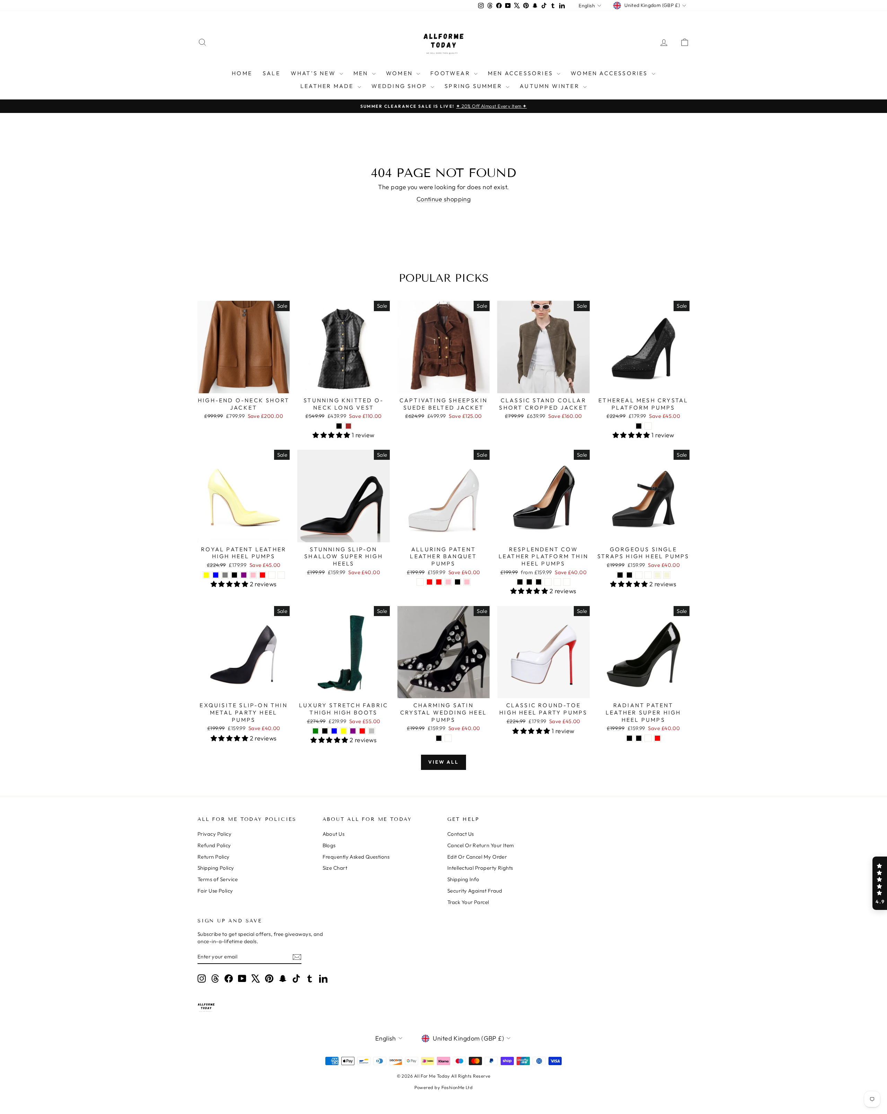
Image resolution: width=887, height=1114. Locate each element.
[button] (879, 883)
